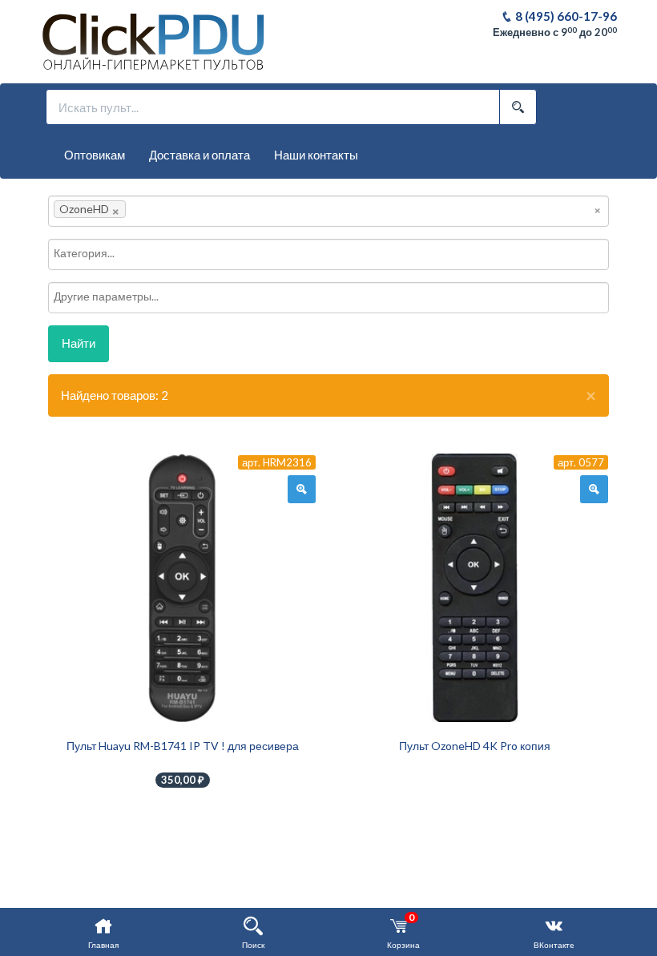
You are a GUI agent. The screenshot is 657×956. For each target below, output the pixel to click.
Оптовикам (94, 154)
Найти (78, 343)
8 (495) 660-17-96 (565, 16)
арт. (277, 462)
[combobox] (328, 211)
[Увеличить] (302, 489)
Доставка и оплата (199, 154)
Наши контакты (316, 154)
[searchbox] (154, 209)
